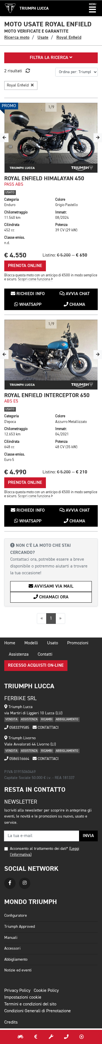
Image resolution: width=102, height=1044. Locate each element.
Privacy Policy (17, 990)
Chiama (76, 304)
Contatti (45, 654)
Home (9, 643)
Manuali (10, 938)
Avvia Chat (77, 294)
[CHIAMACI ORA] (66, 1037)
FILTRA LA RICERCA (49, 58)
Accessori (12, 948)
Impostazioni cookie (22, 997)
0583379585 (18, 728)
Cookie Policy (46, 990)
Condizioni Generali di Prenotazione (37, 1011)
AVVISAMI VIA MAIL (53, 586)
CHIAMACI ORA (53, 597)
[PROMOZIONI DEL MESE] (36, 1037)
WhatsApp (29, 304)
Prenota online (25, 266)
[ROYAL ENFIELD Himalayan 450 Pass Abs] (51, 138)
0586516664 (18, 759)
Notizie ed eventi (17, 970)
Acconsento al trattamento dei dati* (39, 849)
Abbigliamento (15, 960)
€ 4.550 (15, 255)
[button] (92, 8)
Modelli (31, 643)
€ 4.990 (15, 472)
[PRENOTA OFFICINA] (51, 1037)
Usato (52, 643)
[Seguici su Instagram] (24, 883)
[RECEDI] (82, 1037)
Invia (88, 836)
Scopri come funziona (34, 279)
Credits (11, 1022)
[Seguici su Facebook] (10, 883)
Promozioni (77, 643)
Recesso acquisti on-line (36, 665)
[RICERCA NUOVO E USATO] (20, 1037)
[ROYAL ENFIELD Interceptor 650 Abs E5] (51, 354)
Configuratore (15, 916)
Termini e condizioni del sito (30, 1004)
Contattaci (48, 728)
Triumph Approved (19, 927)
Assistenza (19, 654)
